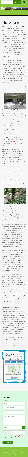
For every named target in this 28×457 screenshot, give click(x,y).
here (23, 54)
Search (17, 2)
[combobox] (7, 2)
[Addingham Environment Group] (14, 8)
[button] (25, 13)
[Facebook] (24, 5)
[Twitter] (24, 2)
